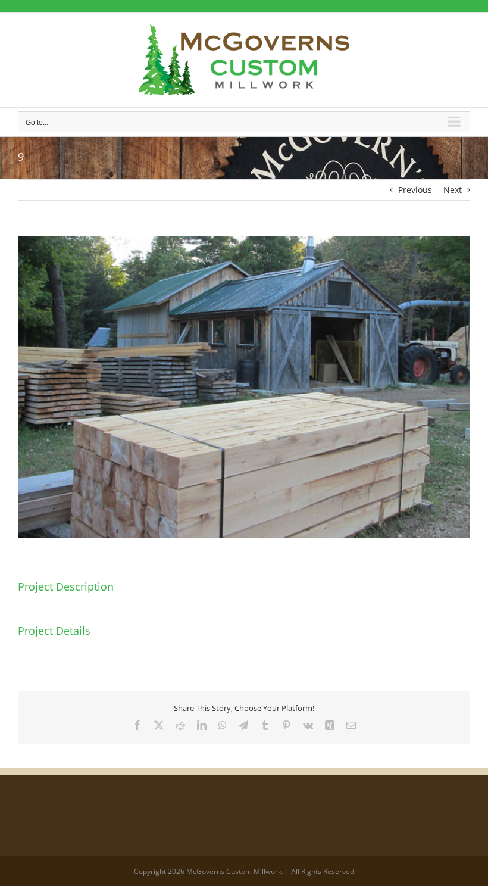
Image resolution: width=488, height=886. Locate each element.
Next (452, 189)
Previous (415, 189)
